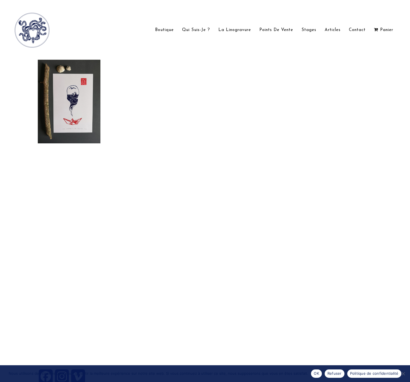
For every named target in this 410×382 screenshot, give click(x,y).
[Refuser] (403, 373)
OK (316, 373)
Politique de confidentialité (374, 373)
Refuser (334, 373)
